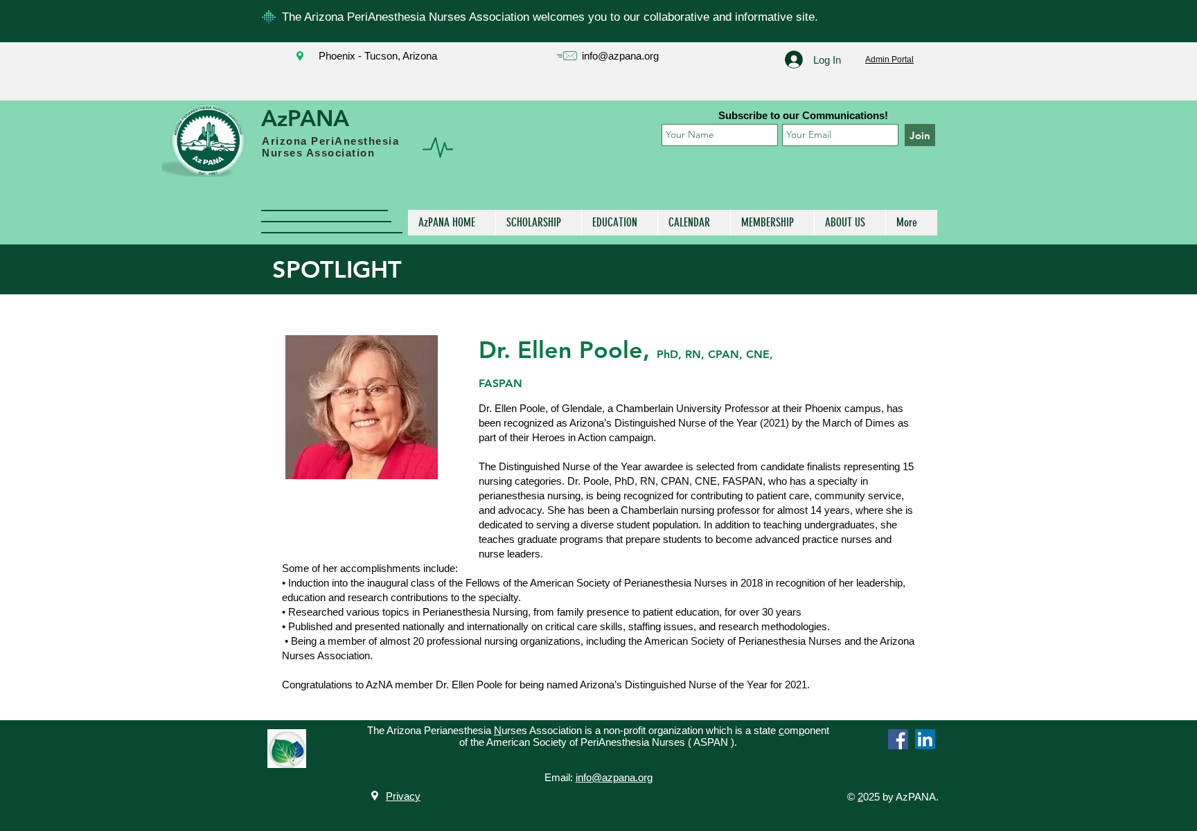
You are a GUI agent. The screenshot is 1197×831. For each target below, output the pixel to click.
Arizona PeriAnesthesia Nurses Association (330, 147)
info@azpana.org (620, 56)
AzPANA (305, 118)
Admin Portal (889, 59)
